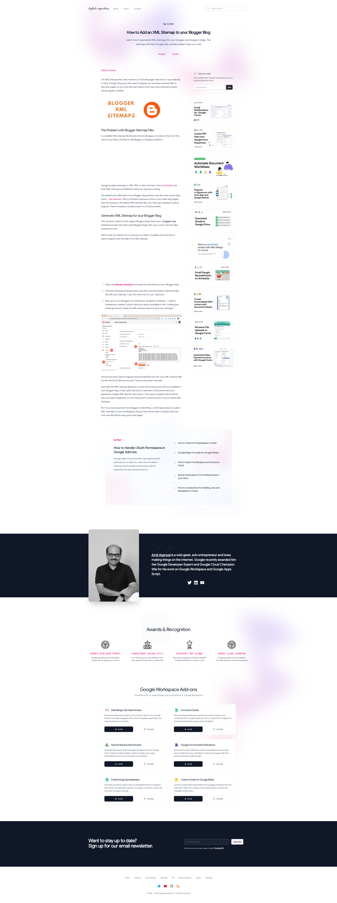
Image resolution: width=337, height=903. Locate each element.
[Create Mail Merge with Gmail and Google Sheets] (213, 248)
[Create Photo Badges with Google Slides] (213, 303)
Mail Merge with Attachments (126, 710)
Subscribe (237, 842)
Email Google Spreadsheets (125, 779)
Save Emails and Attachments (126, 744)
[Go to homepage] (99, 8)
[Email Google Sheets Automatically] (213, 275)
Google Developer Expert (175, 564)
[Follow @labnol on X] (159, 886)
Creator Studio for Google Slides (197, 779)
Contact (137, 9)
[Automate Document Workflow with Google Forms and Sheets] (213, 166)
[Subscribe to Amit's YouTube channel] (202, 582)
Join (229, 87)
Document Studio (190, 710)
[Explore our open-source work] (171, 886)
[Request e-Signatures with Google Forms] (213, 193)
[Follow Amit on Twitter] (189, 582)
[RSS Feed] (178, 886)
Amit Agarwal (161, 555)
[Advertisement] (141, 162)
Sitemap (208, 878)
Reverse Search (185, 878)
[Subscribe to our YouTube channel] (165, 886)
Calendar (164, 878)
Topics (126, 9)
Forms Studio (150, 878)
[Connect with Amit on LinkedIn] (196, 582)
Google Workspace (192, 569)
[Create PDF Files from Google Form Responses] (213, 138)
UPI (173, 878)
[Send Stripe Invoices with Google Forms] (213, 357)
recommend (167, 185)
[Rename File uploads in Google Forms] (213, 330)
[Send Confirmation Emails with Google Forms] (213, 111)
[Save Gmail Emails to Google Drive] (213, 220)
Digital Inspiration (166, 893)
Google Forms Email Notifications (198, 744)
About (115, 9)
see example (115, 199)
